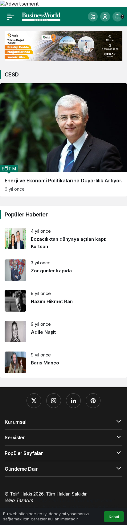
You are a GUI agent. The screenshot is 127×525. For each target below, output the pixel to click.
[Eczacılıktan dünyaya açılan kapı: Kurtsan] (63, 239)
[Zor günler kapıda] (63, 270)
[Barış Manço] (63, 362)
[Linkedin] (73, 400)
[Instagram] (53, 400)
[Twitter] (34, 400)
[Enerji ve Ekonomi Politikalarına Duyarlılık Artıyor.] (63, 140)
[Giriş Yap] (105, 16)
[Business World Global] (41, 16)
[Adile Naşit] (63, 331)
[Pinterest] (93, 400)
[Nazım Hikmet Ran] (63, 301)
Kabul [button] (114, 517)
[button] (93, 16)
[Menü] (11, 16)
